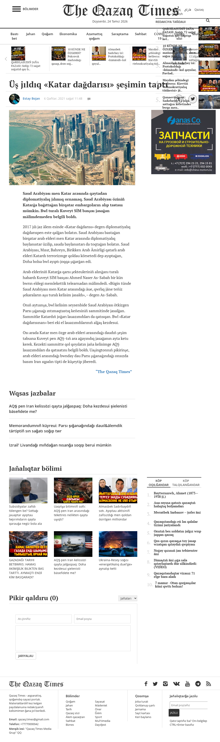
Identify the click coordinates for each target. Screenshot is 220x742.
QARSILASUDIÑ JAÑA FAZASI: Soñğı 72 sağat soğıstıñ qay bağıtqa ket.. (179, 34)
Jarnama (140, 709)
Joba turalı (141, 701)
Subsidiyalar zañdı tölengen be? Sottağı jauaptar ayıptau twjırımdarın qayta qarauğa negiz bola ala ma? (25, 517)
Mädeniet (101, 705)
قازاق (187, 9)
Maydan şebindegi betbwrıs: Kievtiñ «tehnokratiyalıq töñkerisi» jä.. (175, 85)
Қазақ (176, 9)
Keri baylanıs (143, 717)
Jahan (30, 34)
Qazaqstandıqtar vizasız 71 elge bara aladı (174, 575)
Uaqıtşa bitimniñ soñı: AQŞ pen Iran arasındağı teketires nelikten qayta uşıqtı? (71, 512)
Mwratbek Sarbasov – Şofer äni (177, 512)
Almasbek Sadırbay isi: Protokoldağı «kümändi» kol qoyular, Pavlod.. (179, 68)
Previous (6, 59)
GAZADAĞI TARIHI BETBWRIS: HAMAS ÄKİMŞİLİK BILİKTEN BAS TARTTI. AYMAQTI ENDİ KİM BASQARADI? (26, 568)
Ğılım (98, 713)
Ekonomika (68, 34)
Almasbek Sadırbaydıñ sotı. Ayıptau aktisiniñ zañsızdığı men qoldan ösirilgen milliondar (115, 512)
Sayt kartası (142, 713)
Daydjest (100, 725)
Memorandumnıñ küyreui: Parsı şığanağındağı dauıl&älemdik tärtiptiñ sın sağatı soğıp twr (65, 428)
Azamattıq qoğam (94, 36)
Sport (98, 717)
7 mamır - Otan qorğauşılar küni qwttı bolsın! (175, 584)
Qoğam (47, 34)
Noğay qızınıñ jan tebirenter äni (175, 552)
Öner (98, 709)
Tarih (69, 709)
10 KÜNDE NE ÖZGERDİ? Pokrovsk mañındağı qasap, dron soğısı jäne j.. (179, 51)
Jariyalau (25, 656)
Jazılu (174, 713)
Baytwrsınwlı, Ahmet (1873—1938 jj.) (176, 495)
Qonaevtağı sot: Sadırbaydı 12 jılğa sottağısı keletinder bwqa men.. (176, 102)
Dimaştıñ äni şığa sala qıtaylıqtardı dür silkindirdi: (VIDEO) (175, 564)
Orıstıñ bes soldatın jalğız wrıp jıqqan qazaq (177, 533)
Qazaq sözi (72, 713)
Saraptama (120, 34)
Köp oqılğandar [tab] (159, 483)
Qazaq (199, 9)
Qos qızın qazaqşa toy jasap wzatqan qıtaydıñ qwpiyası (175, 542)
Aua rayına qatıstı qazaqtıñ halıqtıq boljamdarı (175, 504)
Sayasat (100, 701)
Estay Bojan (31, 98)
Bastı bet (14, 36)
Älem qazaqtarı (75, 717)
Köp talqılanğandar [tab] (186, 483)
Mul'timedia (102, 721)
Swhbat (141, 34)
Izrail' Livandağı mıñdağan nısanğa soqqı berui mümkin (60, 445)
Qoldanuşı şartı (145, 705)
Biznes (70, 725)
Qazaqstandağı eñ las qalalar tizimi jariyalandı (176, 523)
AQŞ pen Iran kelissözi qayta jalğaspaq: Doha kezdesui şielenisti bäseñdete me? (68, 408)
